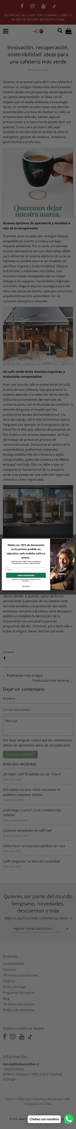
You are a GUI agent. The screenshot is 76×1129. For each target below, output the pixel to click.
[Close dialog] (71, 541)
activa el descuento (26, 575)
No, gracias (26, 586)
